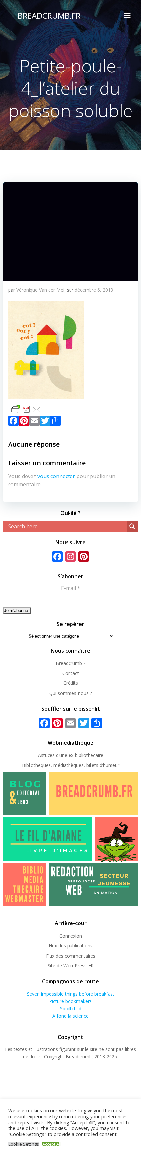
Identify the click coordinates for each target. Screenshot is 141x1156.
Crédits (70, 683)
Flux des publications (70, 946)
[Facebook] (13, 422)
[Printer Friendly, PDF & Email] (26, 408)
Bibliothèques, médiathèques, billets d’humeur (70, 765)
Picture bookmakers (70, 1001)
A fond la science (70, 1016)
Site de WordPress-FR (71, 966)
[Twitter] (45, 422)
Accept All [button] (51, 1144)
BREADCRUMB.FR (49, 15)
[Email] (34, 422)
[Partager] (55, 422)
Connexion (70, 936)
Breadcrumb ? (70, 663)
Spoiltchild (70, 1008)
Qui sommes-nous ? (70, 693)
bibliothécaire (89, 755)
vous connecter (56, 476)
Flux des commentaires (70, 956)
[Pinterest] (24, 422)
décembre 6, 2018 (94, 290)
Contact (70, 673)
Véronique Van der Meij (41, 290)
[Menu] (127, 15)
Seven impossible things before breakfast (70, 994)
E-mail (70, 588)
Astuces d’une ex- (56, 755)
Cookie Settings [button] (23, 1144)
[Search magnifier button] (132, 526)
